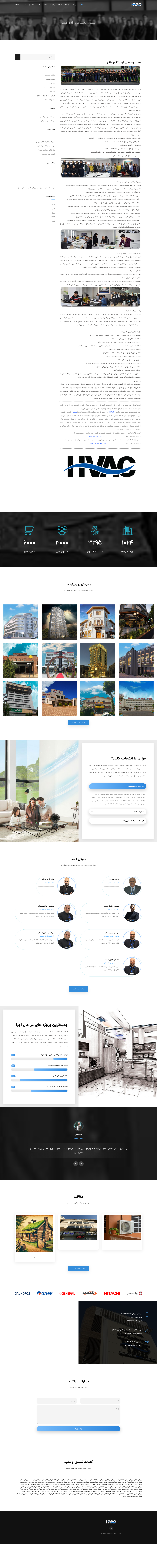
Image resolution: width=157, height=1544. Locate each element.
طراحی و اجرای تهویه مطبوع (46, 95)
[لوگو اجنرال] (89, 1293)
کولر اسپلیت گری (49, 87)
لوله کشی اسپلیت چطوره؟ (46, 150)
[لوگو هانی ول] (22, 1293)
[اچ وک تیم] (136, 4)
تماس (24, 4)
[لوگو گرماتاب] (112, 1293)
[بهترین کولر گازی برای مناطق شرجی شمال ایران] (122, 1227)
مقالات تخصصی (50, 75)
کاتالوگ (52, 217)
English (17, 4)
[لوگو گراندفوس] (45, 1293)
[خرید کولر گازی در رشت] (78, 1227)
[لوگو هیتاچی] (134, 1293)
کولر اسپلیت (51, 91)
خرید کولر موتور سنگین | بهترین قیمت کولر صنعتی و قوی (36, 187)
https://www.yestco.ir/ (97, 443)
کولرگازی (31, 4)
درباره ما (75, 4)
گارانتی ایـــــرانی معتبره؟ (47, 154)
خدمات (60, 4)
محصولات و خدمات (48, 99)
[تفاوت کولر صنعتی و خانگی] (35, 1233)
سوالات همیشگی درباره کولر (46, 146)
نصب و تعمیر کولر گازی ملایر (124, 62)
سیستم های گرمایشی (48, 120)
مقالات (39, 4)
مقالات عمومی (50, 79)
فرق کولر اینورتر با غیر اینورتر (45, 142)
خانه (82, 4)
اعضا (45, 4)
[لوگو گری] (67, 1293)
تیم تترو (103, 1533)
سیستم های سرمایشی (47, 116)
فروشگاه (67, 4)
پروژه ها (52, 4)
